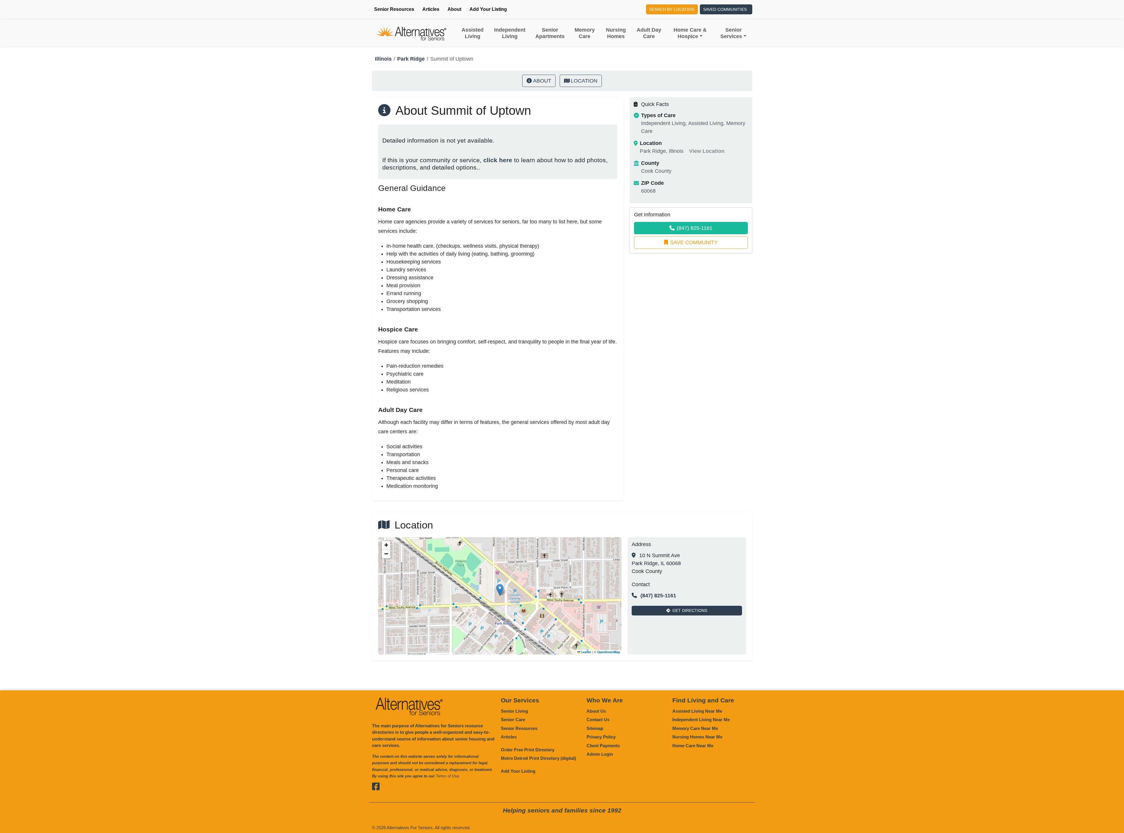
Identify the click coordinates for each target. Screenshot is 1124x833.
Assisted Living (473, 33)
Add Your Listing (488, 9)
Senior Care (513, 719)
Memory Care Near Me (695, 728)
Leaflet (585, 652)
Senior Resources (394, 9)
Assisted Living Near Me (697, 711)
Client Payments (603, 745)
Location (584, 81)
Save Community (694, 242)
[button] (499, 590)
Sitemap (595, 728)
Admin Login (600, 754)
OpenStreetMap (608, 652)
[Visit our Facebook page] (376, 786)
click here (497, 160)
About (454, 9)
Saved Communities (725, 9)
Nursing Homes (616, 33)
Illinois (383, 59)
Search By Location (671, 9)
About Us (596, 711)
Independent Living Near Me (701, 719)
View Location (706, 151)
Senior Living (514, 711)
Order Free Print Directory (527, 749)
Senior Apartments (550, 33)
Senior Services (731, 33)
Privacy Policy (601, 736)
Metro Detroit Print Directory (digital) (538, 758)
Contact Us (598, 719)
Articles (430, 9)
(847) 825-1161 (694, 228)
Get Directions (689, 610)
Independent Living (509, 33)
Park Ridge (411, 59)
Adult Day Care (649, 33)
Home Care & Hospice (690, 33)
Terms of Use (447, 776)
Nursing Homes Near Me (697, 736)
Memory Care (585, 33)
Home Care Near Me (692, 745)
